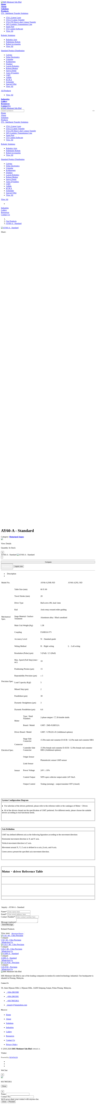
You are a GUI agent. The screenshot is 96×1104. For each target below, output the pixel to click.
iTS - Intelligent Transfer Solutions (14, 13)
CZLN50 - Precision (9, 967)
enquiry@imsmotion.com (16, 1005)
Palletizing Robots (13, 42)
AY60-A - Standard (14, 223)
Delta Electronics (13, 57)
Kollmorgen (11, 62)
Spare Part (10, 27)
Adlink (9, 77)
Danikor (9, 64)
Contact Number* (8, 917)
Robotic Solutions (8, 35)
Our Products (11, 221)
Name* (4, 912)
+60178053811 (12, 1001)
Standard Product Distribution (12, 51)
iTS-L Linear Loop (13, 18)
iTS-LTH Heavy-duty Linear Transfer (21, 22)
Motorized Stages (17, 933)
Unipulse (9, 59)
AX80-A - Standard (9, 958)
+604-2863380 (12, 992)
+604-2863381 (12, 996)
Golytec (9, 55)
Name (3, 1094)
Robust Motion (12, 68)
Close (4, 1086)
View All (9, 31)
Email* (4, 914)
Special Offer (11, 84)
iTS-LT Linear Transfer (15, 20)
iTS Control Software (14, 29)
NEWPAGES (13, 1057)
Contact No (5, 1097)
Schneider (10, 82)
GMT (8, 75)
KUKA (9, 80)
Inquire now (18, 566)
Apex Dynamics (12, 73)
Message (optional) (8, 922)
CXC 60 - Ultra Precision (11, 940)
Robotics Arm (11, 40)
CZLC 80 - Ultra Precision (11, 949)
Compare (48, 562)
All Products (6, 91)
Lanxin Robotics (12, 66)
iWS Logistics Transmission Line (19, 24)
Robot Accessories (13, 44)
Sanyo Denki (11, 71)
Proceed (12, 1102)
